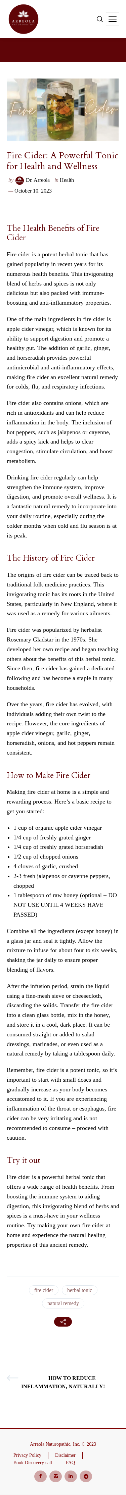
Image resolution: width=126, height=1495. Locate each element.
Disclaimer (65, 1455)
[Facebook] (40, 1476)
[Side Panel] (112, 19)
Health (67, 180)
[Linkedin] (71, 1476)
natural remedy (63, 1303)
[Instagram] (55, 1476)
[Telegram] (86, 1476)
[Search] (100, 19)
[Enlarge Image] (63, 110)
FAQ (70, 1462)
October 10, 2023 (33, 191)
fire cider (43, 1290)
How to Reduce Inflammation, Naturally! (63, 1382)
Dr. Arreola (38, 180)
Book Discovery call (32, 1462)
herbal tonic (79, 1290)
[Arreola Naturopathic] (23, 19)
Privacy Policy (27, 1455)
